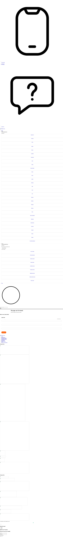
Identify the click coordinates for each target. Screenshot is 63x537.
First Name (2, 323)
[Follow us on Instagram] (1, 524)
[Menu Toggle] (0, 129)
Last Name (2, 327)
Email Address (3, 319)
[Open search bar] (0, 306)
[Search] (0, 308)
